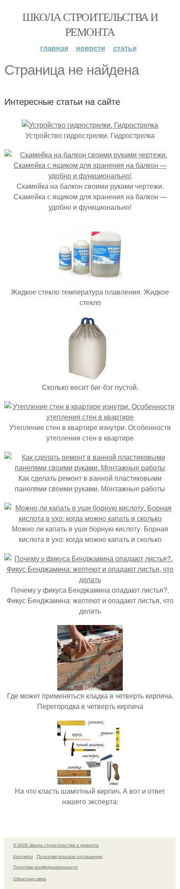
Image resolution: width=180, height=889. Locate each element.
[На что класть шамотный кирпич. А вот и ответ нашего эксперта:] (90, 780)
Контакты (23, 856)
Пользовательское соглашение (70, 856)
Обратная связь (29, 878)
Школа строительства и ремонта (90, 24)
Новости (90, 48)
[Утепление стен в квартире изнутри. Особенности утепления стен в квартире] (90, 417)
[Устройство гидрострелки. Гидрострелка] (90, 125)
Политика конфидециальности (45, 867)
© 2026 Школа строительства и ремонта (56, 845)
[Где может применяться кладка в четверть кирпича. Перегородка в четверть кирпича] (90, 685)
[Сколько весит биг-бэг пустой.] (90, 377)
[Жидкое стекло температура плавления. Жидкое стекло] (90, 281)
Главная (54, 48)
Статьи (125, 48)
